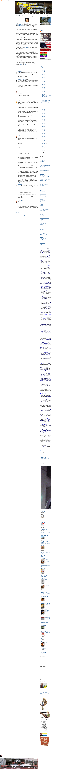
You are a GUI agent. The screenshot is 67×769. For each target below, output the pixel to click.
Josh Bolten (42, 337)
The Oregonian (48, 418)
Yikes (43, 445)
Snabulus (41, 171)
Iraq (42, 329)
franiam (49, 308)
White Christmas (47, 439)
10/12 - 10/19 (44, 81)
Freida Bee (41, 204)
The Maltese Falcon (45, 415)
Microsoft (47, 348)
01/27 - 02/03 (44, 146)
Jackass (45, 331)
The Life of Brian (45, 413)
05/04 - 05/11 (44, 126)
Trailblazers (48, 434)
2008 (42, 66)
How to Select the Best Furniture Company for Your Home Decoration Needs (47, 561)
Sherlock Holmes (45, 389)
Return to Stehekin (43, 576)
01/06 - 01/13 (44, 150)
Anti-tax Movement (48, 260)
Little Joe (49, 342)
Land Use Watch (42, 191)
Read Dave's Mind (42, 175)
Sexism (49, 388)
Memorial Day (46, 347)
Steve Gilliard (45, 394)
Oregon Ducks (45, 361)
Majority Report (49, 344)
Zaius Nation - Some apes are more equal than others (45, 591)
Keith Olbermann (48, 339)
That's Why (41, 169)
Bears (49, 267)
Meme (44, 347)
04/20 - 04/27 (44, 129)
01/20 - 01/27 (44, 147)
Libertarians (46, 342)
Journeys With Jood (43, 194)
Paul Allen (41, 364)
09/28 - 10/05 (44, 84)
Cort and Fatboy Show (43, 238)
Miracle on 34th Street (44, 349)
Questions (42, 373)
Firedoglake (49, 306)
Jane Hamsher (42, 332)
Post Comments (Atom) (23, 215)
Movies (44, 351)
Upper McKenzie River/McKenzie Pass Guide (47, 537)
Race (46, 373)
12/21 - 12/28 (44, 67)
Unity (44, 436)
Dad (49, 288)
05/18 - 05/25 (44, 123)
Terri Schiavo (49, 400)
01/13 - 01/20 (44, 149)
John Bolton (48, 334)
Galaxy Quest (42, 311)
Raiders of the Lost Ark (44, 374)
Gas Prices (49, 311)
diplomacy (49, 296)
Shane (42, 389)
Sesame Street (46, 388)
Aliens (48, 256)
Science (47, 384)
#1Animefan (42, 248)
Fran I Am (41, 205)
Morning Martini (43, 584)
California (42, 274)
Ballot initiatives (45, 265)
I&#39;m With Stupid (48, 326)
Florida (44, 308)
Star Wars (47, 393)
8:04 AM (19, 182)
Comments (2, 752)
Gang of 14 (45, 311)
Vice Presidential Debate (47, 437)
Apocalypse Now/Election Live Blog (45, 543)
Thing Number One (43, 430)
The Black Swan (46, 405)
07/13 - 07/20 (44, 112)
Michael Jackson (44, 348)
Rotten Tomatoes (42, 232)
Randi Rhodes (47, 375)
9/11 (42, 252)
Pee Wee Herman (44, 365)
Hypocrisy (50, 325)
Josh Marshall (45, 337)
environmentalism (45, 303)
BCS (47, 267)
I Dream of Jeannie (43, 326)
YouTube (47, 446)
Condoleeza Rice (45, 283)
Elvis (50, 302)
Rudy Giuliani (44, 379)
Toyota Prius (45, 434)
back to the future (45, 264)
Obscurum (42, 545)
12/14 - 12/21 (44, 68)
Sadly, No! (42, 531)
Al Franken (45, 255)
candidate (49, 274)
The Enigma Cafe (42, 166)
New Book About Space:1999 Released (47, 643)
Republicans (43, 376)
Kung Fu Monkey (42, 233)
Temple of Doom (45, 400)
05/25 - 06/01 (44, 122)
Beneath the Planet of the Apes (44, 269)
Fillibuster (45, 306)
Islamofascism (42, 330)
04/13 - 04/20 (44, 130)
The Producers (44, 421)
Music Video (42, 353)
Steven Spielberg (48, 395)
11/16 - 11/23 (44, 74)
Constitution (48, 286)
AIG (40, 255)
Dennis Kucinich (48, 295)
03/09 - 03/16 (44, 137)
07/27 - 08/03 (44, 109)
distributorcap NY (43, 652)
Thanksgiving (43, 402)
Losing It (42, 556)
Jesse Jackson (45, 333)
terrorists (45, 401)
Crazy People (49, 287)
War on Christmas (43, 439)
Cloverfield (49, 281)
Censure (42, 276)
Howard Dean (46, 325)
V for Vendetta (48, 436)
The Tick (47, 426)
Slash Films (44, 390)
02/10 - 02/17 (44, 143)
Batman (46, 266)
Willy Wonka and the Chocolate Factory (46, 442)
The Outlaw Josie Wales (44, 419)
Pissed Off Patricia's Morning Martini (45, 176)
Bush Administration (43, 273)
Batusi (45, 267)
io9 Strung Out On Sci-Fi (43, 234)
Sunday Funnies (47, 514)
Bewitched (49, 269)
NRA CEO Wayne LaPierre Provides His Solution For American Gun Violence (45, 593)
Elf (48, 302)
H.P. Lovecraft (49, 319)
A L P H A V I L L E (44, 578)
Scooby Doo (44, 385)
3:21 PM (19, 198)
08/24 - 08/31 (44, 91)
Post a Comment (18, 212)
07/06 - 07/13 (44, 113)
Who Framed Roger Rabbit (47, 441)
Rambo (49, 374)
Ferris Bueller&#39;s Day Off (46, 305)
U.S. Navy (45, 435)
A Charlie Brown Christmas (47, 252)
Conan (41, 283)
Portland (42, 370)
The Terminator (46, 425)
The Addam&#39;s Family (44, 402)
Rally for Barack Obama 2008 (44, 692)
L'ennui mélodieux (44, 564)
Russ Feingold (46, 380)
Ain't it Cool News (42, 243)
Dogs (42, 298)
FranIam (42, 637)
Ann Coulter (44, 260)
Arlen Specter (47, 262)
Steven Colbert (43, 395)
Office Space (45, 359)
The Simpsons (44, 424)
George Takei (41, 314)
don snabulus (46, 299)
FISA (48, 307)
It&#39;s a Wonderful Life (47, 330)
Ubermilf (41, 162)
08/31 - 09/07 (44, 90)
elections (47, 302)
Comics (50, 282)
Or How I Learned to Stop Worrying (45, 181)
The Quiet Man (48, 421)
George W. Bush (47, 314)
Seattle (44, 386)
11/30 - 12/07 (44, 71)
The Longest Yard (44, 414)
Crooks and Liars (42, 215)
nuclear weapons (48, 358)
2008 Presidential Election (46, 251)
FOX (46, 308)
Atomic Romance (43, 568)
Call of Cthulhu (45, 274)
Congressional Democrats (46, 284)
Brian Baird (44, 272)
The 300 (47, 402)
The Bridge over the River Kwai (44, 406)
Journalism (49, 337)
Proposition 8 (42, 372)
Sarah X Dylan (42, 174)
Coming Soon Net (42, 239)
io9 (41, 461)
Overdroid (42, 363)
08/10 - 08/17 (44, 94)
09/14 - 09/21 (44, 87)
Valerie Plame (42, 437)
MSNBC (50, 352)
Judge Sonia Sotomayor (43, 338)
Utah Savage (42, 161)
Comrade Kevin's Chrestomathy (44, 218)
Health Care (43, 321)
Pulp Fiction (48, 372)
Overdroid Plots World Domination (45, 179)
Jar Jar (46, 332)
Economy (41, 302)
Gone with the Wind (48, 317)
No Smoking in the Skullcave (44, 184)
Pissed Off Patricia (46, 367)
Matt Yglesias (26, 47)
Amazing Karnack (45, 257)
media (41, 347)
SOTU (49, 391)
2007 (42, 152)
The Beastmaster (45, 404)
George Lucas (43, 313)
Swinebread (19, 100)
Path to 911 (49, 363)
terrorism (42, 401)
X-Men (43, 444)
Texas (47, 401)
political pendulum (48, 368)
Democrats (43, 295)
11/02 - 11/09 (44, 77)
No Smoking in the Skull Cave (45, 603)
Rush (48, 379)
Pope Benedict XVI (45, 369)
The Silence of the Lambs (47, 423)
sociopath (42, 391)
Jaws (48, 332)
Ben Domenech (46, 268)
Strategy (42, 396)
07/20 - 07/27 (44, 110)
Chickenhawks (42, 278)
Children (46, 278)
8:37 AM (19, 187)
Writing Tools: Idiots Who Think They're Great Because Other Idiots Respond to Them (47, 618)
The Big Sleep (42, 405)
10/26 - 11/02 (44, 78)
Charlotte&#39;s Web (47, 277)
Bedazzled (42, 268)
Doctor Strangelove (44, 297)
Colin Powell (41, 282)
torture (42, 434)
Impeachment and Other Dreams (44, 196)
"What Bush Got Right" (19, 24)
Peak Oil (48, 364)
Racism (49, 373)
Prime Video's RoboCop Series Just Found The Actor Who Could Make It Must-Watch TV (46, 511)
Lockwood (42, 343)
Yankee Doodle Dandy (47, 444)
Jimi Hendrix (49, 333)
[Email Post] (27, 64)
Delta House (46, 292)
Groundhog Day (45, 319)
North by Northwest (43, 357)
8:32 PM (19, 104)
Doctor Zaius (49, 297)
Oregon (47, 360)
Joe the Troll (41, 195)
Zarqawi (49, 446)
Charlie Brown (49, 276)
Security (50, 386)
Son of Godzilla (46, 391)
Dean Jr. (42, 290)
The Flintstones (43, 409)
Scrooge (41, 386)
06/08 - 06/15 (44, 119)
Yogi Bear (45, 445)
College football (46, 282)
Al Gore (49, 255)
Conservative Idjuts (47, 285)
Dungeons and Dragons (43, 301)
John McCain (46, 335)
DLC (41, 297)
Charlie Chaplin (43, 277)
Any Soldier (41, 224)
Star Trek (42, 393)
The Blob (50, 405)
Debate (45, 291)
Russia (50, 380)
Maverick (45, 346)
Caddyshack (48, 273)
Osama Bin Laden (47, 362)
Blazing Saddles (43, 271)
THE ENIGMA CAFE (44, 609)
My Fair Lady (46, 353)
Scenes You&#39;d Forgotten (45, 383)
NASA (42, 355)
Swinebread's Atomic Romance (44, 170)
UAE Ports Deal (49, 435)
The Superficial (42, 229)
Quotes (45, 373)
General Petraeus (46, 312)
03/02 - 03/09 (44, 139)
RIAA (41, 377)
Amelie (49, 257)
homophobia (44, 323)
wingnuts (42, 443)
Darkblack (41, 213)
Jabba (42, 331)
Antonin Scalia (42, 261)
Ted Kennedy (47, 399)
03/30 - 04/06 (44, 133)
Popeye (50, 369)
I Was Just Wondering (43, 200)
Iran (49, 328)
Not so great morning (47, 546)
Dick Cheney (43, 296)
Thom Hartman (47, 432)
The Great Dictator (46, 410)
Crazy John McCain (44, 287)
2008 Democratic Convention (45, 250)
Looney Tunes (46, 343)
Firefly (41, 307)
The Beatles (49, 404)
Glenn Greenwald (42, 201)
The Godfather (47, 409)
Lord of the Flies (42, 344)
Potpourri (45, 370)
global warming (49, 316)
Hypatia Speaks (43, 625)
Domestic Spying (46, 298)
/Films (41, 244)
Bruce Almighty (48, 272)
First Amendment (44, 307)
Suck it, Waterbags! (43, 648)
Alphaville (41, 225)
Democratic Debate (47, 293)
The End (42, 638)
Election (44, 302)
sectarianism (46, 386)
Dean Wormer (20, 135)
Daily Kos (41, 214)
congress (49, 283)
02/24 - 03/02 (44, 140)
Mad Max (46, 344)
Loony (49, 343)
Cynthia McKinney (46, 288)
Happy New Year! (47, 585)
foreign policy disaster (21, 25)
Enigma (42, 303)
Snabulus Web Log (44, 575)
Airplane (43, 255)
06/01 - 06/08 (44, 120)
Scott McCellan (48, 385)
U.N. (43, 435)
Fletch (42, 308)
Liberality (41, 190)
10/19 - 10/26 (44, 80)
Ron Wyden (47, 377)
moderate (49, 349)
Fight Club (42, 306)
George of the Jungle (48, 313)
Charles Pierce (45, 276)
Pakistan (46, 363)
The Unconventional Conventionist (45, 165)
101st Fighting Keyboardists (47, 248)
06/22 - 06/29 (44, 116)
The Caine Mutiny (18, 66)
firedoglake (41, 206)
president (49, 370)
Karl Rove (43, 339)
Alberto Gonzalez (44, 256)
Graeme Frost (48, 318)
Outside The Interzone (43, 180)
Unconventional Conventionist (22, 79)
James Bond (48, 331)
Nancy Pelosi (48, 354)
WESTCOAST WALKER (44, 631)
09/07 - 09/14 (44, 88)
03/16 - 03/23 (44, 136)
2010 (42, 63)
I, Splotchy (41, 199)
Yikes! (41, 157)
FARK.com (41, 237)
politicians (41, 369)
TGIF (49, 401)
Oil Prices (49, 359)
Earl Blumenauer (49, 301)
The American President (45, 403)
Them (49, 429)
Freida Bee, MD (43, 653)
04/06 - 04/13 (44, 132)
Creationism (42, 288)
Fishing (50, 307)
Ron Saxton (43, 377)
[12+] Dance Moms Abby (44, 529)
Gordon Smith (43, 318)
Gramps (41, 319)
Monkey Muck (43, 522)
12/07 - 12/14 (44, 70)
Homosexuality (48, 323)
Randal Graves (20, 71)
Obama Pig (42, 359)
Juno (47, 338)
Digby (46, 296)
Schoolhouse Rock (43, 384)
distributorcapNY (42, 210)
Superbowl (44, 396)
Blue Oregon (41, 219)
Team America (42, 399)
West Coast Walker (42, 160)
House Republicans (43, 324)
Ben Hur (49, 268)
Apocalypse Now (47, 261)
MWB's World (42, 185)
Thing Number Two (45, 431)
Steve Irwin (49, 394)
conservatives (43, 286)
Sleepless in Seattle (48, 390)
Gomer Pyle (44, 317)
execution (49, 303)
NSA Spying (44, 358)
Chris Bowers (49, 278)
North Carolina (47, 357)
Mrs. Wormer (46, 352)
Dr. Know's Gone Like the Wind (44, 209)
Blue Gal (41, 220)
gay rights (42, 312)
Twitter (41, 435)
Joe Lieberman (44, 334)
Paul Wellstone (45, 364)
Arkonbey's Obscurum (43, 223)
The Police (44, 420)
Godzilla (41, 317)
